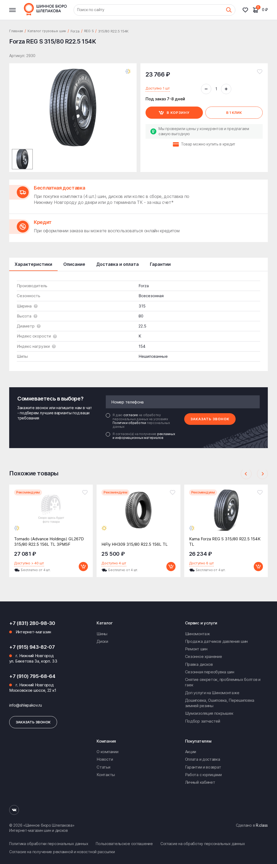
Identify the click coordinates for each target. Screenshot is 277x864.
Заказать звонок (209, 419)
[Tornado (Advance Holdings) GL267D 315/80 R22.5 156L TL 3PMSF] (51, 514)
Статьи (103, 767)
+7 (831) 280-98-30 (32, 623)
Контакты (106, 774)
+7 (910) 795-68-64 (32, 676)
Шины (102, 633)
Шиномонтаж (197, 633)
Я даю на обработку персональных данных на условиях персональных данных (141, 421)
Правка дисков (199, 664)
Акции (190, 751)
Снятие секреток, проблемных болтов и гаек (222, 682)
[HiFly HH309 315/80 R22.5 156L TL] (138, 514)
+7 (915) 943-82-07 (32, 647)
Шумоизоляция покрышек (209, 713)
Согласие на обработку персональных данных (202, 843)
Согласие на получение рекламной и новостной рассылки (62, 851)
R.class (262, 825)
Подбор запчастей (202, 721)
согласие (131, 415)
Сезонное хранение (203, 656)
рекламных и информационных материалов (144, 436)
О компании (107, 751)
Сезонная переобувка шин (209, 671)
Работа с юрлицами (203, 774)
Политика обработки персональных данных (48, 843)
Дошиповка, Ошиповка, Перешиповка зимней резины (219, 703)
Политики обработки (130, 423)
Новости (105, 759)
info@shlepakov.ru (25, 705)
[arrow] (246, 473)
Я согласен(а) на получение (144, 436)
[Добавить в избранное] (260, 72)
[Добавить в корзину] (83, 566)
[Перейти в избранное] (247, 10)
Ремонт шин (196, 648)
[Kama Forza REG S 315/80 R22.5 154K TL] (226, 514)
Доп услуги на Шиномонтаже (212, 692)
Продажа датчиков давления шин (216, 641)
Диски (102, 641)
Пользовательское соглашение (124, 843)
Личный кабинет (200, 782)
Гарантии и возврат (203, 767)
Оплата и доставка (202, 759)
